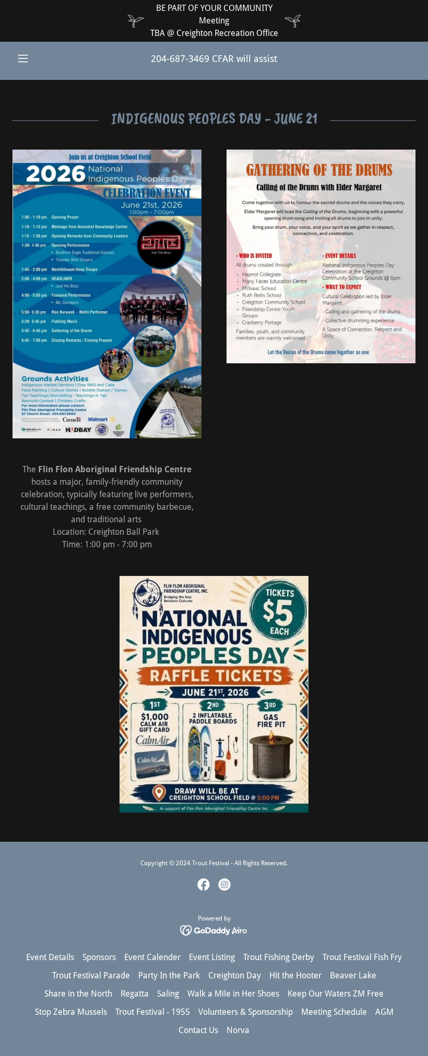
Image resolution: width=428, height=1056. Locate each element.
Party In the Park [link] (169, 975)
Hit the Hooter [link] (295, 975)
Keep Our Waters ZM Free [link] (336, 994)
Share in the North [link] (78, 994)
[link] (203, 884)
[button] (43, 58)
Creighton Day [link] (234, 975)
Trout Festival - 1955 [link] (152, 1012)
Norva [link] (238, 1030)
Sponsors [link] (99, 957)
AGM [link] (384, 1012)
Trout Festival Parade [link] (91, 975)
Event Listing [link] (212, 957)
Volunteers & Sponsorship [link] (245, 1012)
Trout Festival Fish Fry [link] (362, 957)
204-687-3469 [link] (180, 58)
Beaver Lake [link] (353, 975)
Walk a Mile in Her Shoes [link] (233, 994)
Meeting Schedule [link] (334, 1012)
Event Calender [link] (152, 957)
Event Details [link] (50, 957)
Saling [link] (168, 994)
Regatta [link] (135, 994)
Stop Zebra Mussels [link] (71, 1012)
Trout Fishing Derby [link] (278, 957)
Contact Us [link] (198, 1030)
